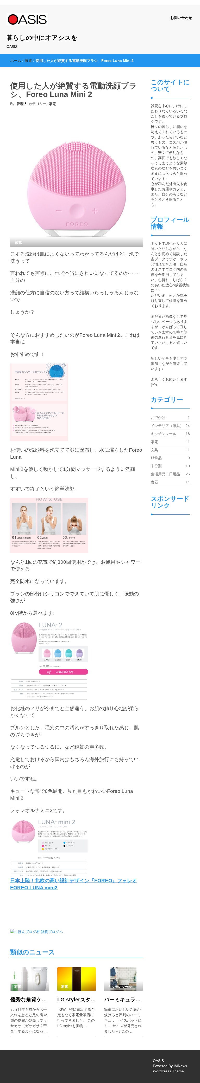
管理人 (21, 104)
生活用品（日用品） (167, 474)
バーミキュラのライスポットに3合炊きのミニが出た (123, 999)
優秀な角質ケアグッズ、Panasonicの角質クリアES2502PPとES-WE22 (29, 999)
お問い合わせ (181, 18)
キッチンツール (163, 434)
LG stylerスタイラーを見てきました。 (76, 999)
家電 (28, 61)
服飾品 (156, 458)
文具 (154, 450)
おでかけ (158, 418)
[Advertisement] (170, 608)
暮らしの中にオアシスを (42, 37)
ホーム (15, 61)
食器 (154, 482)
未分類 (156, 466)
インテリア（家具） (167, 426)
